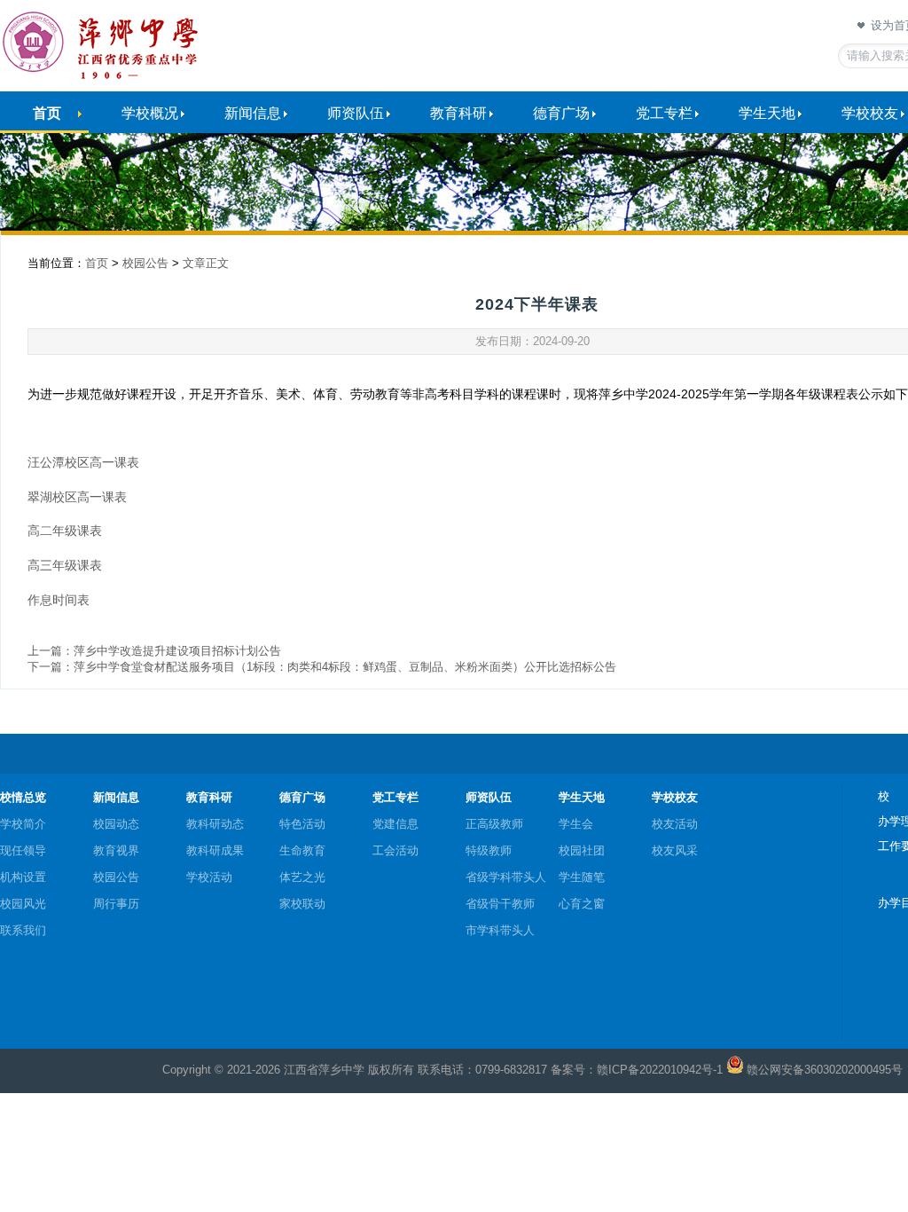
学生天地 (767, 113)
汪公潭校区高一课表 (83, 462)
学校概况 (149, 113)
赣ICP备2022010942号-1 (660, 1069)
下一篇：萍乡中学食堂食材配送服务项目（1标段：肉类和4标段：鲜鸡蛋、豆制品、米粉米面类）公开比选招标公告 (321, 666)
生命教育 (302, 850)
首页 (47, 113)
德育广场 (561, 113)
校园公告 (145, 263)
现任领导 (23, 850)
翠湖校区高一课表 (77, 497)
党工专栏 (664, 113)
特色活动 (302, 823)
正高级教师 (494, 823)
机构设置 (23, 877)
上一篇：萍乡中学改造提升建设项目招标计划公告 (154, 650)
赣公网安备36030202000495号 (825, 1069)
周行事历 (116, 903)
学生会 (576, 823)
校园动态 (116, 823)
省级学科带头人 (506, 877)
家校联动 (302, 903)
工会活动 (395, 850)
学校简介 (23, 823)
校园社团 (582, 850)
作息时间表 (58, 600)
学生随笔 (582, 877)
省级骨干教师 (500, 903)
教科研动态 (215, 823)
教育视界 (116, 850)
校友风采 (675, 850)
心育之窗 (582, 903)
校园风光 (23, 903)
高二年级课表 (64, 530)
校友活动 (675, 823)
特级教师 (489, 850)
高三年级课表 (64, 565)
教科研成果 (215, 850)
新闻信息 (252, 113)
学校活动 (209, 877)
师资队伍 (355, 113)
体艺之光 (302, 877)
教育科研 (458, 113)
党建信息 (395, 823)
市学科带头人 (500, 930)
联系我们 (23, 930)
